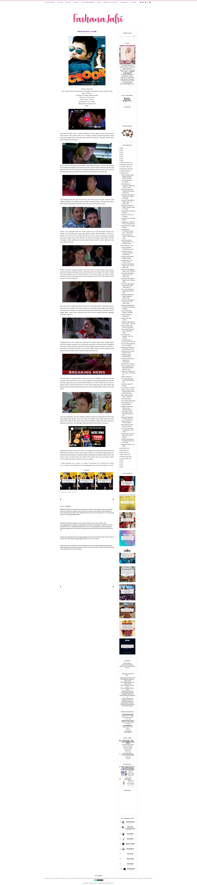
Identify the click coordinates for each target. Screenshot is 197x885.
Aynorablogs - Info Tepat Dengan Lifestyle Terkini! (128, 742)
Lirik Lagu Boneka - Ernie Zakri (127, 181)
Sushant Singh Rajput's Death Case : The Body (128, 322)
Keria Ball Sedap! (126, 399)
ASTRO (99, 2)
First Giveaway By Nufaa (128, 401)
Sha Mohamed (130, 822)
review (74, 492)
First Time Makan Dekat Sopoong (127, 756)
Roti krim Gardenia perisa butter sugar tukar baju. (130, 783)
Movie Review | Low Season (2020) (127, 403)
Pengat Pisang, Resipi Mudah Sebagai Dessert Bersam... (127, 176)
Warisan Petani (130, 844)
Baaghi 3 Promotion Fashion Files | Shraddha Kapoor (127, 408)
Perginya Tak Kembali (128, 722)
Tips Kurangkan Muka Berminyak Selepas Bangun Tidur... (127, 367)
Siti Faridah (130, 834)
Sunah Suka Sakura (127, 754)
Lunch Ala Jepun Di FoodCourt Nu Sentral (128, 341)
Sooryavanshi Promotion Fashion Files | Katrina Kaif (127, 231)
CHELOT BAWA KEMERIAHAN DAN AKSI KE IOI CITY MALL (127, 591)
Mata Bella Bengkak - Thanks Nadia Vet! (127, 418)
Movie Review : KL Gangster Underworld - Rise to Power (128, 185)
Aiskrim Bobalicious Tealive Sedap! (127, 421)
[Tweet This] (111, 492)
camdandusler (131, 869)
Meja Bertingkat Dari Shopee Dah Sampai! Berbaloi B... (127, 191)
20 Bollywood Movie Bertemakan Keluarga (127, 691)
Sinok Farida (130, 859)
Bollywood (63, 492)
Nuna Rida (130, 854)
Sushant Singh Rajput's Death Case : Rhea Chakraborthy (128, 285)
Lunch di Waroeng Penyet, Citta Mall (126, 311)
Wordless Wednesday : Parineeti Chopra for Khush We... (127, 440)
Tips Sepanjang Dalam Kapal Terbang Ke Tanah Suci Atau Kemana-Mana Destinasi (128, 747)
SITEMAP (133, 2)
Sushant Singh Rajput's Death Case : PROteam (128, 270)
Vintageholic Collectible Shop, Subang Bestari (128, 223)
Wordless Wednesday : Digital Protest (127, 257)
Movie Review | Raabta (127, 388)
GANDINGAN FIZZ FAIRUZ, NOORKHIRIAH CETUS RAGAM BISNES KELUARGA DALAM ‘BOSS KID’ (127, 627)
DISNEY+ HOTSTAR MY (111, 2)
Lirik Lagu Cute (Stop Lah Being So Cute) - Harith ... (127, 430)
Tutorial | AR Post (127, 502)
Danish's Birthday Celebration (126, 315)
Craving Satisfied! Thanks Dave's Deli (127, 248)
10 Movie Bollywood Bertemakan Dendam (127, 702)
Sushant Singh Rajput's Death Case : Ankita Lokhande (128, 196)
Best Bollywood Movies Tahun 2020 (127, 682)
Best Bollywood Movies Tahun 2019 (127, 680)
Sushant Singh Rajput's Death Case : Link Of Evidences (128, 265)
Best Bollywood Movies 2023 (127, 685)
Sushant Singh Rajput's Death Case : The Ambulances (128, 274)
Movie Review (127, 663)
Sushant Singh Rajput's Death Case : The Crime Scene (128, 301)
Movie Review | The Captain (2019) (127, 261)
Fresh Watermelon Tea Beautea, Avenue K (127, 610)
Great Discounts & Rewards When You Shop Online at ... (127, 241)
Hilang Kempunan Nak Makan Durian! (127, 352)
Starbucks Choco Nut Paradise (127, 215)
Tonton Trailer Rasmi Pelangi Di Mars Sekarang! (127, 538)
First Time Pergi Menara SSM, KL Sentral (128, 344)
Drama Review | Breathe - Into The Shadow (127, 336)
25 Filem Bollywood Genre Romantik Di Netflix (127, 705)
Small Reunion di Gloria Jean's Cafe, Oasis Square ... (128, 435)
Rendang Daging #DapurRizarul (126, 355)
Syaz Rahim (130, 839)
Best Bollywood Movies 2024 (127, 688)
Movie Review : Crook (127, 245)
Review (68, 2)
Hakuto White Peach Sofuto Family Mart (127, 326)
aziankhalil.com (127, 725)
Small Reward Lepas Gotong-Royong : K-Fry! (127, 413)
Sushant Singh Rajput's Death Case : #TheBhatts (128, 360)
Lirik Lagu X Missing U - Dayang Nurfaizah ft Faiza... (128, 290)
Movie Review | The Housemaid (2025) (127, 520)
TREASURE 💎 (124, 2)
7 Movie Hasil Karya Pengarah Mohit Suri (127, 699)
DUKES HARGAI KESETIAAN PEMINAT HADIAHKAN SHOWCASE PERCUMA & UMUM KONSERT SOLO (127, 555)
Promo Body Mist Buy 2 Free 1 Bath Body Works (128, 330)
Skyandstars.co (109, 883)
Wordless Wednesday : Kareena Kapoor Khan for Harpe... (128, 207)
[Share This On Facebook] (109, 492)
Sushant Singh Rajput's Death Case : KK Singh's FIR (128, 201)
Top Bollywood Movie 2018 (127, 678)
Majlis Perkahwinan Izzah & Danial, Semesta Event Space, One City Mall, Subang (127, 573)
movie (69, 492)
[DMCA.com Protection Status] (98, 880)
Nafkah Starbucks (126, 376)
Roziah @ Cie (130, 849)
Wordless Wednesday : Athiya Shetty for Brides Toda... (127, 296)
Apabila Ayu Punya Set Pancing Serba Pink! (128, 716)
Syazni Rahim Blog (127, 714)
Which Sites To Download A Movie (127, 667)
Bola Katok (128, 779)
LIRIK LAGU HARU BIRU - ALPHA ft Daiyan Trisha (127, 646)
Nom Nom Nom (50, 2)
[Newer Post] (60, 499)
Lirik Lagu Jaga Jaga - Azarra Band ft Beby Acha (127, 380)
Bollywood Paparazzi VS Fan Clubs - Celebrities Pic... (128, 372)
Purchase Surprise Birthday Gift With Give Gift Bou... (127, 252)
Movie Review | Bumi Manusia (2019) (127, 425)
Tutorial (60, 2)
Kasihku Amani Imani (128, 721)
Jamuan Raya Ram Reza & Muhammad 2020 (128, 348)
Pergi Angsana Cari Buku (127, 727)
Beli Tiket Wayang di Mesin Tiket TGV (127, 396)
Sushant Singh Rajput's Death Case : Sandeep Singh (128, 280)
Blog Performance (88, 2)
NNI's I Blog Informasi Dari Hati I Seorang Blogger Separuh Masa (127, 768)
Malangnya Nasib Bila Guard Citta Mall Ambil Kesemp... (128, 307)
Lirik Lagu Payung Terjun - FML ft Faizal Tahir (128, 236)
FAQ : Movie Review (127, 665)
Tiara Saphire (128, 732)
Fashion (76, 2)
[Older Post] (113, 499)
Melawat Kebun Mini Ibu (128, 364)
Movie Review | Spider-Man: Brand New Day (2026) (127, 483)
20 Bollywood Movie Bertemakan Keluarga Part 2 (127, 695)
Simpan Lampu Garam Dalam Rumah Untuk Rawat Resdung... (127, 391)
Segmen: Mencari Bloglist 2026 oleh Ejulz (130, 773)
